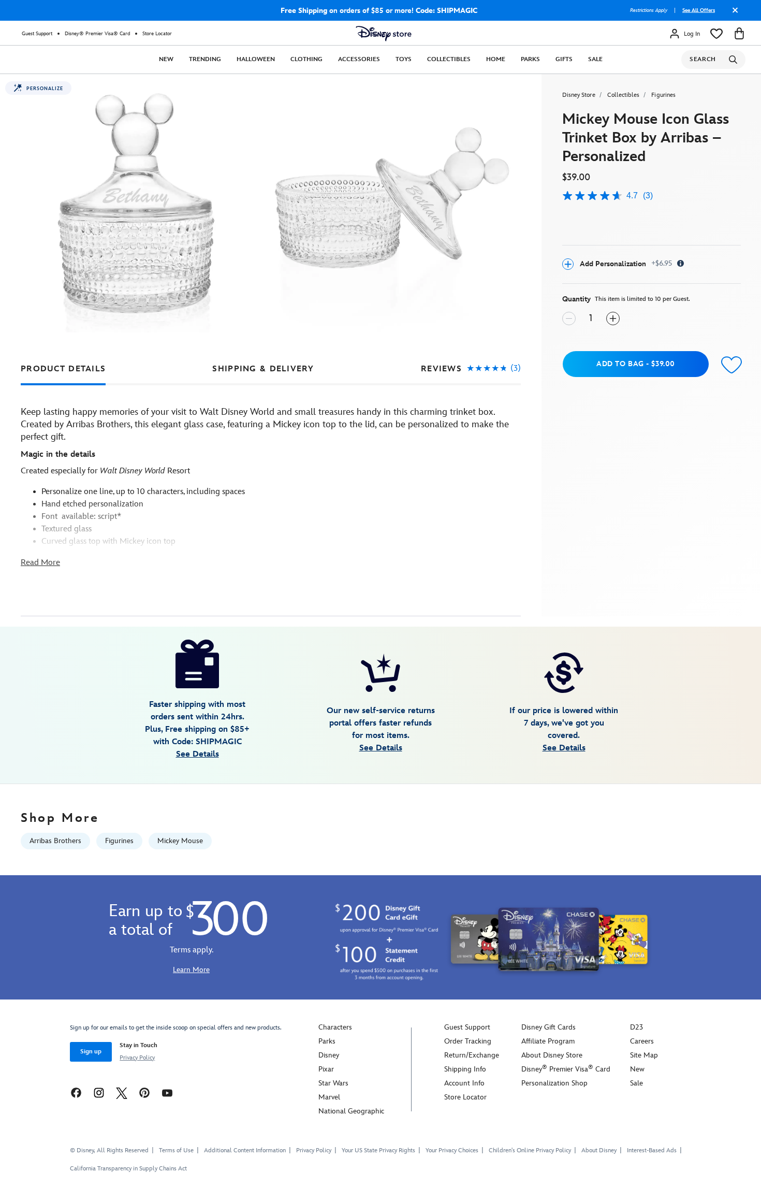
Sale (595, 59)
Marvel (329, 1097)
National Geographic (351, 1111)
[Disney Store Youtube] (167, 1092)
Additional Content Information (245, 1150)
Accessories (359, 59)
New (166, 59)
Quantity (576, 299)
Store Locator (157, 34)
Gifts (564, 59)
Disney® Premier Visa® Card (97, 34)
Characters (335, 1027)
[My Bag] (739, 33)
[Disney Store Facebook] (76, 1092)
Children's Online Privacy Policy (530, 1150)
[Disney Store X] (121, 1092)
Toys (404, 59)
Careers (642, 1041)
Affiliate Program (548, 1041)
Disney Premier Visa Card (565, 1069)
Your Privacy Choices (452, 1150)
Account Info (464, 1083)
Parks (530, 59)
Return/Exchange (471, 1055)
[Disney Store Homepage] (384, 33)
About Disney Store (551, 1055)
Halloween (256, 59)
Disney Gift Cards (548, 1027)
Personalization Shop (554, 1083)
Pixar (326, 1069)
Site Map (644, 1055)
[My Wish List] (716, 33)
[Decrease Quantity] (569, 318)
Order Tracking (467, 1041)
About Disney (599, 1150)
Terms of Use (176, 1150)
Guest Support (37, 34)
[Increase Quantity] (613, 318)
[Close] (732, 14)
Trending (205, 59)
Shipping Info (465, 1069)
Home (495, 59)
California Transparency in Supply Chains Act (128, 1168)
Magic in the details (58, 454)
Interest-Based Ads (652, 1150)
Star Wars (333, 1083)
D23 (636, 1027)
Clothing (306, 59)
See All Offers (698, 10)
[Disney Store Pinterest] (144, 1092)
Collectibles (449, 59)
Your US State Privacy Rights (378, 1150)
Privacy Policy (137, 1058)
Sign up (90, 1051)
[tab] (63, 369)
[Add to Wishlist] (729, 365)
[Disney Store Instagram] (99, 1092)
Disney (328, 1055)
